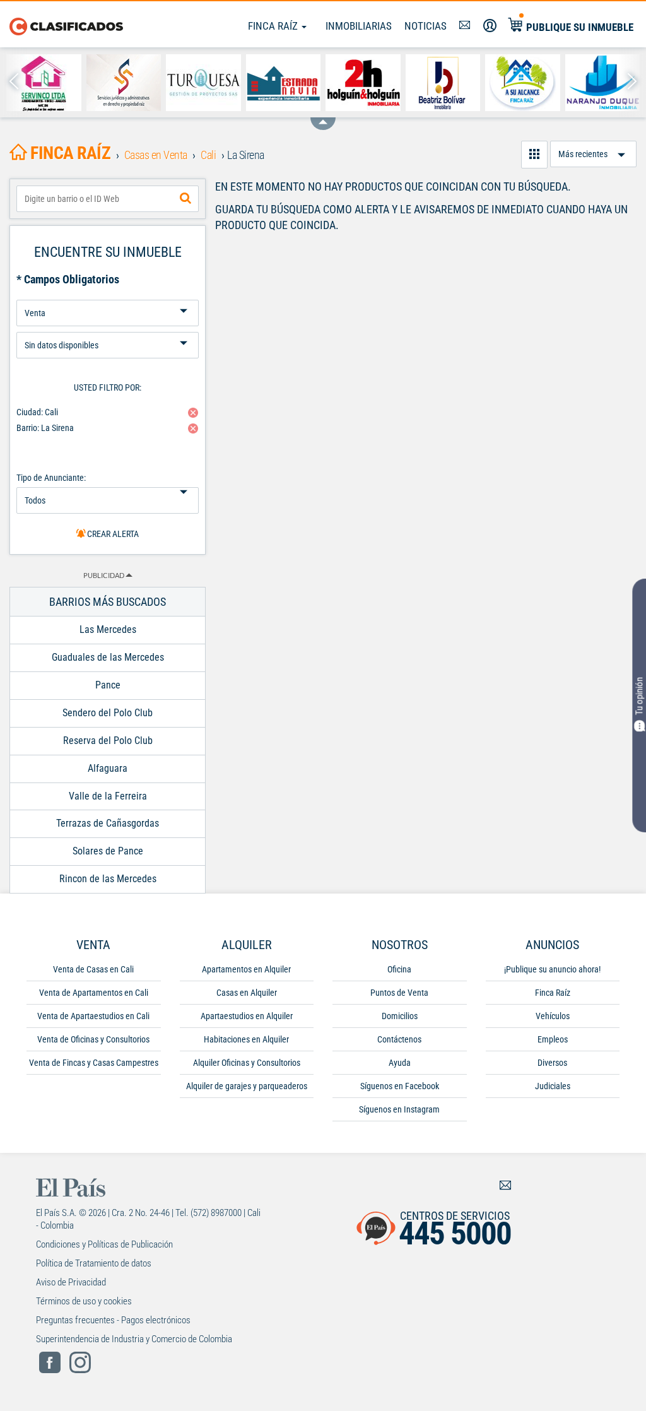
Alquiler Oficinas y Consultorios (246, 1063)
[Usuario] (490, 25)
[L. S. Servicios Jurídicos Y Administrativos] (124, 82)
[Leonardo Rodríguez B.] (522, 82)
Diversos (552, 1063)
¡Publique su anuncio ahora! (552, 969)
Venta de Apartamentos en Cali (93, 993)
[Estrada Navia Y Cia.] (283, 82)
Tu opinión (639, 696)
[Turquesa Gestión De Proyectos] (203, 82)
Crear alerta (112, 534)
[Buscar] (185, 199)
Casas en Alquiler (246, 993)
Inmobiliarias (359, 26)
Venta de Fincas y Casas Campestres (93, 1063)
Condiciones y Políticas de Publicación (104, 1244)
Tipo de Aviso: (107, 327)
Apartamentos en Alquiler (246, 969)
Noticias (425, 26)
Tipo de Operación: (107, 295)
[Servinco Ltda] (43, 82)
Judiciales (552, 1086)
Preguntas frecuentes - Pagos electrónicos (113, 1320)
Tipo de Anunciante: (51, 478)
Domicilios (400, 1016)
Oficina (399, 969)
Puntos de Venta (399, 993)
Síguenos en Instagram (399, 1109)
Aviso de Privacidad (71, 1282)
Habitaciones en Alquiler (246, 1039)
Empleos (552, 1039)
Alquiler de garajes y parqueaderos (246, 1086)
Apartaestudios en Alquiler (247, 1016)
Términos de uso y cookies (84, 1301)
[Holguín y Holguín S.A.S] (363, 82)
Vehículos (553, 1016)
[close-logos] (323, 117)
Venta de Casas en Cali (93, 969)
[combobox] (107, 199)
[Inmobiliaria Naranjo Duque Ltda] (602, 82)
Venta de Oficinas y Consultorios (93, 1039)
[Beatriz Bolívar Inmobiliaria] (443, 82)
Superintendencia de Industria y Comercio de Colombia (134, 1339)
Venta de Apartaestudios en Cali (93, 1016)
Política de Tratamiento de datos (93, 1263)
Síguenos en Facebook (399, 1086)
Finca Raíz (274, 26)
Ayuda (400, 1063)
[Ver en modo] (534, 154)
